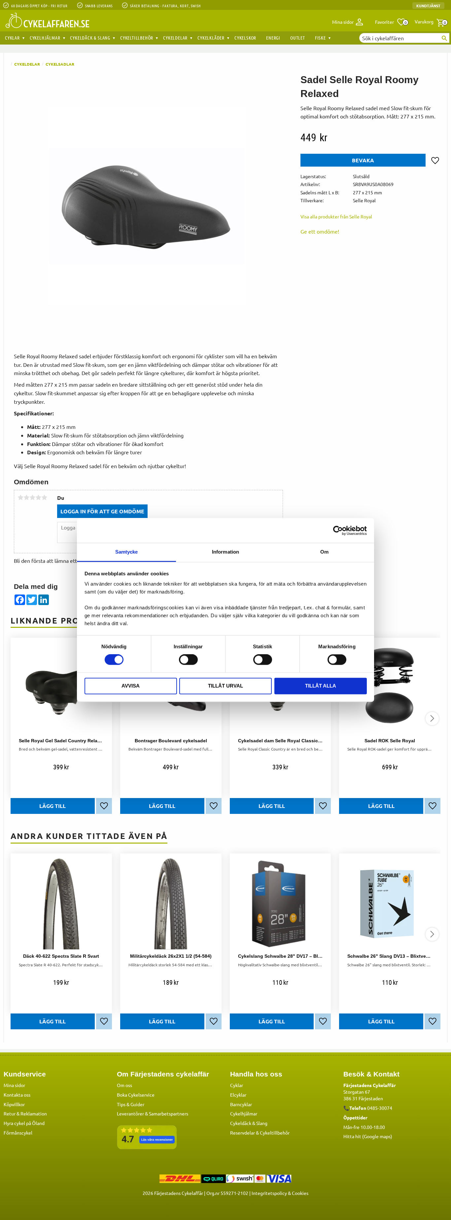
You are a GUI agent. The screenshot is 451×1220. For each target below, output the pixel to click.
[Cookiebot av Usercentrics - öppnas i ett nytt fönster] (338, 530)
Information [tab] (225, 552)
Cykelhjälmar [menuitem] (45, 38)
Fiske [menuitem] (320, 38)
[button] (390, 22)
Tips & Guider (130, 1104)
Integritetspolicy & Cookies (280, 1193)
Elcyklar (238, 1095)
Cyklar (236, 1085)
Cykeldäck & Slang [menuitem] (90, 38)
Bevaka (363, 160)
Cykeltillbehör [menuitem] (136, 38)
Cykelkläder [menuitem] (211, 38)
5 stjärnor (44, 497)
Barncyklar (241, 1104)
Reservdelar (242, 1133)
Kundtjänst (428, 5)
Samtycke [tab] (126, 552)
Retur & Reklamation (25, 1113)
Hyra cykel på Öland (24, 1123)
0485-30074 (379, 1108)
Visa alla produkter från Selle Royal (336, 216)
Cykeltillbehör (275, 1133)
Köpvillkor (14, 1104)
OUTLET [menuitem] (297, 38)
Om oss (124, 1085)
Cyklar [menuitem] (12, 38)
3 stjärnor (32, 497)
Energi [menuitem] (273, 38)
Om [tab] (324, 552)
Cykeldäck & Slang (248, 1123)
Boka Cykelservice (136, 1095)
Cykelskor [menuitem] (245, 38)
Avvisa (130, 686)
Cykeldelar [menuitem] (175, 38)
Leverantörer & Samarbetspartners (152, 1113)
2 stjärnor (26, 497)
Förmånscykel (18, 1133)
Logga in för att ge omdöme (102, 511)
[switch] (188, 660)
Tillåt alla (320, 686)
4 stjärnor (38, 497)
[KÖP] (53, 806)
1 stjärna (20, 497)
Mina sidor (14, 1085)
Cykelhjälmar (243, 1113)
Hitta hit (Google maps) (367, 1136)
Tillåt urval (225, 686)
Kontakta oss (17, 1095)
